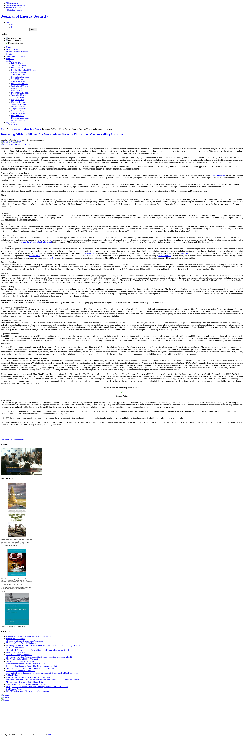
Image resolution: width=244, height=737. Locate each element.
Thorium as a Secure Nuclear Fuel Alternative (24, 641)
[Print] (12, 142)
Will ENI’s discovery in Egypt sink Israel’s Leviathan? (28, 691)
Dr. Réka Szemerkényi (15, 648)
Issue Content (35, 129)
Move (13, 25)
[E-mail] (4, 142)
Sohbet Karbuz (12, 675)
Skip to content (12, 3)
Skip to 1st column (13, 8)
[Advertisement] (8, 716)
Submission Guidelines (15, 639)
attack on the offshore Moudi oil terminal (35, 242)
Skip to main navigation (15, 5)
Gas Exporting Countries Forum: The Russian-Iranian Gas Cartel (32, 666)
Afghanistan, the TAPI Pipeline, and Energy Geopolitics (28, 636)
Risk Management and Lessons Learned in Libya (25, 664)
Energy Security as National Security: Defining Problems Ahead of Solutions (37, 686)
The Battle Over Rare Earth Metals (20, 661)
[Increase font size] (14, 38)
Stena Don (184, 253)
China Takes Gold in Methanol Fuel (20, 671)
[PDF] (18, 142)
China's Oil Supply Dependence (19, 655)
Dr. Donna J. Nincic (14, 689)
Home (3, 129)
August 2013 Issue (21, 129)
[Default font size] (13, 40)
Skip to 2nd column (14, 10)
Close (13, 27)
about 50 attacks (218, 175)
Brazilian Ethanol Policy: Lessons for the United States (28, 677)
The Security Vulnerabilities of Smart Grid (23, 659)
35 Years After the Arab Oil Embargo (21, 643)
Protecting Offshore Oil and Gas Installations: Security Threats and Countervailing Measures (62, 134)
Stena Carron (34, 256)
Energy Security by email (16, 652)
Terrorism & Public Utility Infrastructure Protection (26, 684)
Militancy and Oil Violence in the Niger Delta (24, 682)
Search (9, 22)
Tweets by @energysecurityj (12, 440)
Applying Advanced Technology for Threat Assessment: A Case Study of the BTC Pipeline (42, 673)
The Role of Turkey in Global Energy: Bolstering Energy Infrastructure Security (38, 650)
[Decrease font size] (14, 43)
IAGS (49, 735)
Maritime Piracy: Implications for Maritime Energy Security (30, 668)
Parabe (51, 258)
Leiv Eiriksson (164, 256)
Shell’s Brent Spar (87, 253)
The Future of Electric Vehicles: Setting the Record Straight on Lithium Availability (39, 657)
